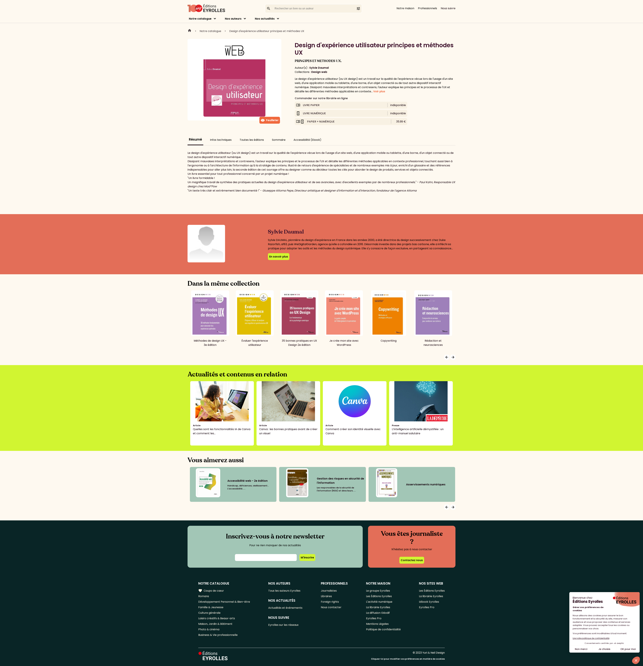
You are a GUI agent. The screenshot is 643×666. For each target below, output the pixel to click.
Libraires (326, 596)
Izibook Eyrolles (429, 602)
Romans (203, 596)
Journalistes (329, 591)
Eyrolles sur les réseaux (283, 625)
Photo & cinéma (208, 629)
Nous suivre (448, 8)
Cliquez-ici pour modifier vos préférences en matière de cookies (408, 658)
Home (190, 31)
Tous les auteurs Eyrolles (284, 591)
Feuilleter (270, 120)
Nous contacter (331, 607)
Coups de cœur (211, 591)
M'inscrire (307, 557)
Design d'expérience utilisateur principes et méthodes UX (266, 31)
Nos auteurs (233, 19)
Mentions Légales (377, 624)
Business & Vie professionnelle (218, 635)
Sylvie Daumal (319, 68)
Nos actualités (265, 19)
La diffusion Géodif (378, 613)
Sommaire (278, 140)
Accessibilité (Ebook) (307, 140)
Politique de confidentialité (383, 629)
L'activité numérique (379, 602)
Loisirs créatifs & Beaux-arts (216, 618)
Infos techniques (221, 140)
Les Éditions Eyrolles (379, 596)
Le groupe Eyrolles (378, 591)
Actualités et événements (285, 608)
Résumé (195, 139)
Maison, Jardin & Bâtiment (215, 624)
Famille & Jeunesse (210, 607)
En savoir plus (278, 257)
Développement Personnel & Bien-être (224, 602)
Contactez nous (412, 560)
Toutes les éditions (252, 140)
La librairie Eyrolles (378, 607)
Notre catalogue (200, 19)
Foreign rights (330, 602)
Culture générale (209, 613)
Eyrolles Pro (373, 618)
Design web (319, 72)
